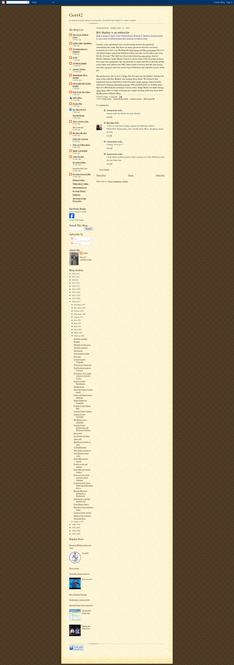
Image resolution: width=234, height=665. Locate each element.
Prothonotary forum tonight (79, 599)
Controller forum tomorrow (79, 573)
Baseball (77, 341)
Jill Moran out (79, 386)
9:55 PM (109, 136)
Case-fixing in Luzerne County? (82, 470)
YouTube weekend (80, 339)
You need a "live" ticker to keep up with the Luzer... (82, 375)
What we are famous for (83, 365)
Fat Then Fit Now (79, 109)
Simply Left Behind (80, 151)
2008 (74, 524)
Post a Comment (104, 170)
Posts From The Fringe (81, 92)
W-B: (98, 35)
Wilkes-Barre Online (80, 184)
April (76, 329)
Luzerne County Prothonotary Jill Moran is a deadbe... (82, 427)
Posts (75, 239)
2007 (74, 527)
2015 (74, 283)
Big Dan (110, 122)
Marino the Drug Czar (86, 627)
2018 (74, 273)
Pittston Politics (79, 180)
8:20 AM (109, 117)
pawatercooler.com (80, 168)
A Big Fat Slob (78, 156)
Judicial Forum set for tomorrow (81, 605)
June (76, 323)
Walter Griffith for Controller (80, 401)
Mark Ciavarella (149, 99)
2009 (74, 301)
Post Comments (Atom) (118, 181)
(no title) (85, 553)
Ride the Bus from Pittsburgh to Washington (80, 493)
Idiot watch (78, 433)
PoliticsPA (76, 195)
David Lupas (106, 99)
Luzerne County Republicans (80, 382)
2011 (74, 295)
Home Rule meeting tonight (81, 459)
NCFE (75, 57)
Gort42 (76, 15)
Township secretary (119, 84)
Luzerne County (136, 99)
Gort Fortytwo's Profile (78, 212)
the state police (144, 55)
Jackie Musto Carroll (120, 99)
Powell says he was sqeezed (81, 465)
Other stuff (78, 439)
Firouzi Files (77, 103)
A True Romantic (80, 447)
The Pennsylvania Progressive (79, 199)
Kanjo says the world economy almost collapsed (81, 477)
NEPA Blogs (77, 98)
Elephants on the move (82, 344)
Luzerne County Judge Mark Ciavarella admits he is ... (83, 485)
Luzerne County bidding (83, 411)
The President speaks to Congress (82, 369)
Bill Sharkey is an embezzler (80, 420)
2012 (74, 292)
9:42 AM (109, 164)
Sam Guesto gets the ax (82, 450)
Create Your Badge (76, 220)
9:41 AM (109, 148)
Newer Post (101, 175)
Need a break (74, 568)
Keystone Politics (79, 162)
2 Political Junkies (80, 63)
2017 (74, 276)
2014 (74, 286)
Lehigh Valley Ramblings (82, 43)
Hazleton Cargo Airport (82, 515)
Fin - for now (87, 579)
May (76, 326)
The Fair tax (78, 350)
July (76, 320)
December (78, 304)
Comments (77, 243)
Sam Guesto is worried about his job (82, 500)
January (77, 521)
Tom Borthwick (78, 115)
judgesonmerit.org (80, 187)
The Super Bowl (80, 518)
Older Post (160, 175)
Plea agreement (149, 50)
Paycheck (77, 356)
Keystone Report (79, 191)
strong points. (142, 81)
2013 (74, 289)
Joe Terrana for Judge (82, 436)
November (78, 308)
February (77, 335)
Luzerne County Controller (80, 360)
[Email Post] (120, 97)
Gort (85, 253)
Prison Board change (81, 504)
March (76, 332)
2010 (74, 298)
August (77, 317)
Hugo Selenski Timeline (78, 594)
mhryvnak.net (78, 127)
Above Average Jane (81, 121)
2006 (74, 531)
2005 (74, 534)
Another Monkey (79, 69)
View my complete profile (86, 258)
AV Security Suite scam (86, 611)
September (78, 314)
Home (130, 175)
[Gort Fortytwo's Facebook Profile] (71, 217)
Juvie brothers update (81, 353)
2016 (74, 280)
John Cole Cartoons (80, 139)
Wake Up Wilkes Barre (81, 145)
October (77, 311)
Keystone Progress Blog (82, 174)
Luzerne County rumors (82, 512)
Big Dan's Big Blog (80, 133)
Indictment (134, 50)
